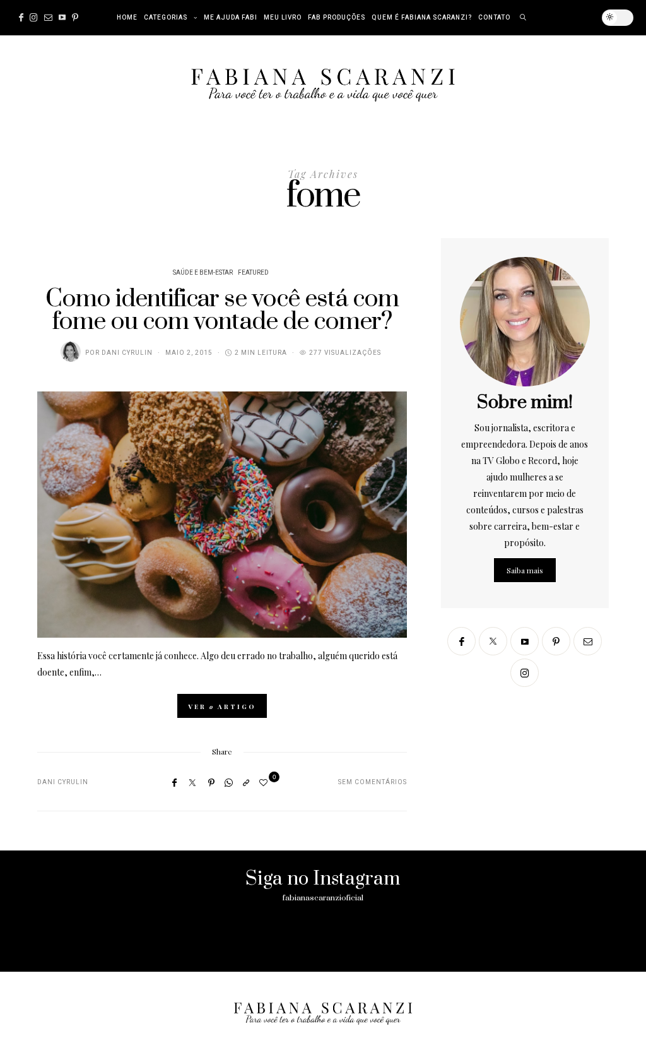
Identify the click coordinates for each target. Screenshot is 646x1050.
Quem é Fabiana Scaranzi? (422, 17)
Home (127, 17)
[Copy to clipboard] (246, 782)
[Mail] (48, 17)
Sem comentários (372, 782)
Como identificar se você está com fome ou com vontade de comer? (222, 310)
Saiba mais (525, 570)
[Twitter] (192, 782)
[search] (523, 17)
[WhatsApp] (228, 782)
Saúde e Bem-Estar (203, 272)
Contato (494, 17)
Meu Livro (283, 17)
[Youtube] (62, 17)
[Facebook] (21, 17)
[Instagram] (34, 17)
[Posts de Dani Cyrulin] (70, 351)
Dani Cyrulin (127, 353)
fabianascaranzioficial (323, 898)
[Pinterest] (75, 17)
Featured (253, 272)
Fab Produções (336, 17)
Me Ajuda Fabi (230, 17)
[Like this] (265, 782)
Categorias (165, 17)
